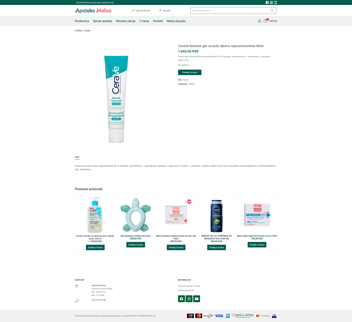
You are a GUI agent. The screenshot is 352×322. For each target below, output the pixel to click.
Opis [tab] (77, 157)
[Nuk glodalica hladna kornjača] (136, 215)
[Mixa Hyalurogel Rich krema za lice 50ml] (257, 215)
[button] (270, 21)
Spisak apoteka (102, 21)
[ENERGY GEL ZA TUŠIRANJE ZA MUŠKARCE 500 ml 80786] (216, 215)
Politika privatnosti (186, 290)
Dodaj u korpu (189, 72)
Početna (78, 31)
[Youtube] (275, 2)
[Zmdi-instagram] (271, 2)
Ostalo (87, 31)
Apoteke (167, 10)
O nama (144, 21)
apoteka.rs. (117, 316)
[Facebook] (181, 298)
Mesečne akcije (125, 21)
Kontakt (158, 21)
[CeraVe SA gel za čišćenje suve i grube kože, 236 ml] (95, 215)
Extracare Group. (93, 316)
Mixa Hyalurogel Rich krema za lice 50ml (257, 236)
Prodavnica (82, 21)
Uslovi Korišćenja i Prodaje (189, 286)
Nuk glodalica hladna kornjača (136, 236)
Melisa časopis (176, 21)
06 (137, 10)
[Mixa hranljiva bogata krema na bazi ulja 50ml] (176, 215)
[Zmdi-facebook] (267, 2)
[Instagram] (189, 298)
